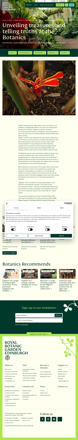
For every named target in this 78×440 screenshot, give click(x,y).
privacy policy (24, 324)
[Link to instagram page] (48, 419)
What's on (29, 5)
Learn (35, 5)
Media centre (18, 20)
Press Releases (29, 20)
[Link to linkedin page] (60, 419)
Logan (64, 53)
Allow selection (39, 235)
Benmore (39, 53)
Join (72, 5)
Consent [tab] (16, 207)
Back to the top (38, 334)
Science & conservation (46, 5)
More (59, 5)
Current (39, 20)
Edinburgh (24, 53)
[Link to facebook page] (42, 419)
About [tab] (62, 207)
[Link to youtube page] (54, 419)
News (10, 20)
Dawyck (52, 53)
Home (4, 20)
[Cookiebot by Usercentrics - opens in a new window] (65, 203)
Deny (16, 235)
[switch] (30, 229)
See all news (10, 253)
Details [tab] (39, 207)
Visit (11, 53)
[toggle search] (66, 5)
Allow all (61, 235)
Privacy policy (30, 221)
